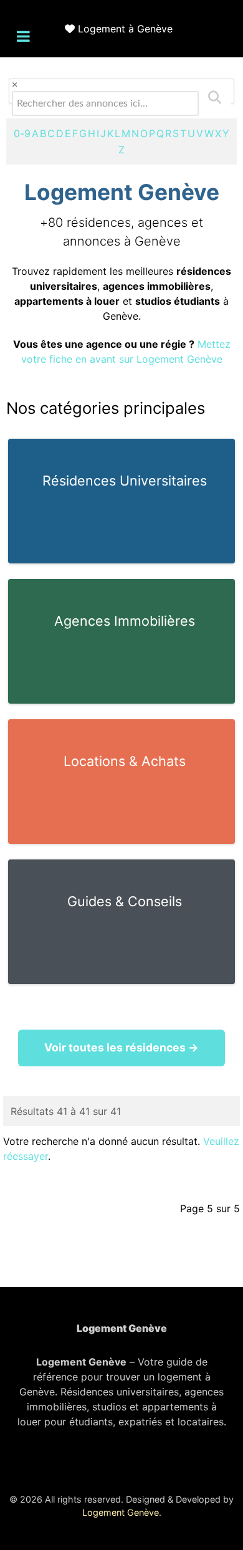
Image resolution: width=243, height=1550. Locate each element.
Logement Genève (120, 1512)
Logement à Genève (125, 28)
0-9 (22, 133)
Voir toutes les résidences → (121, 1047)
